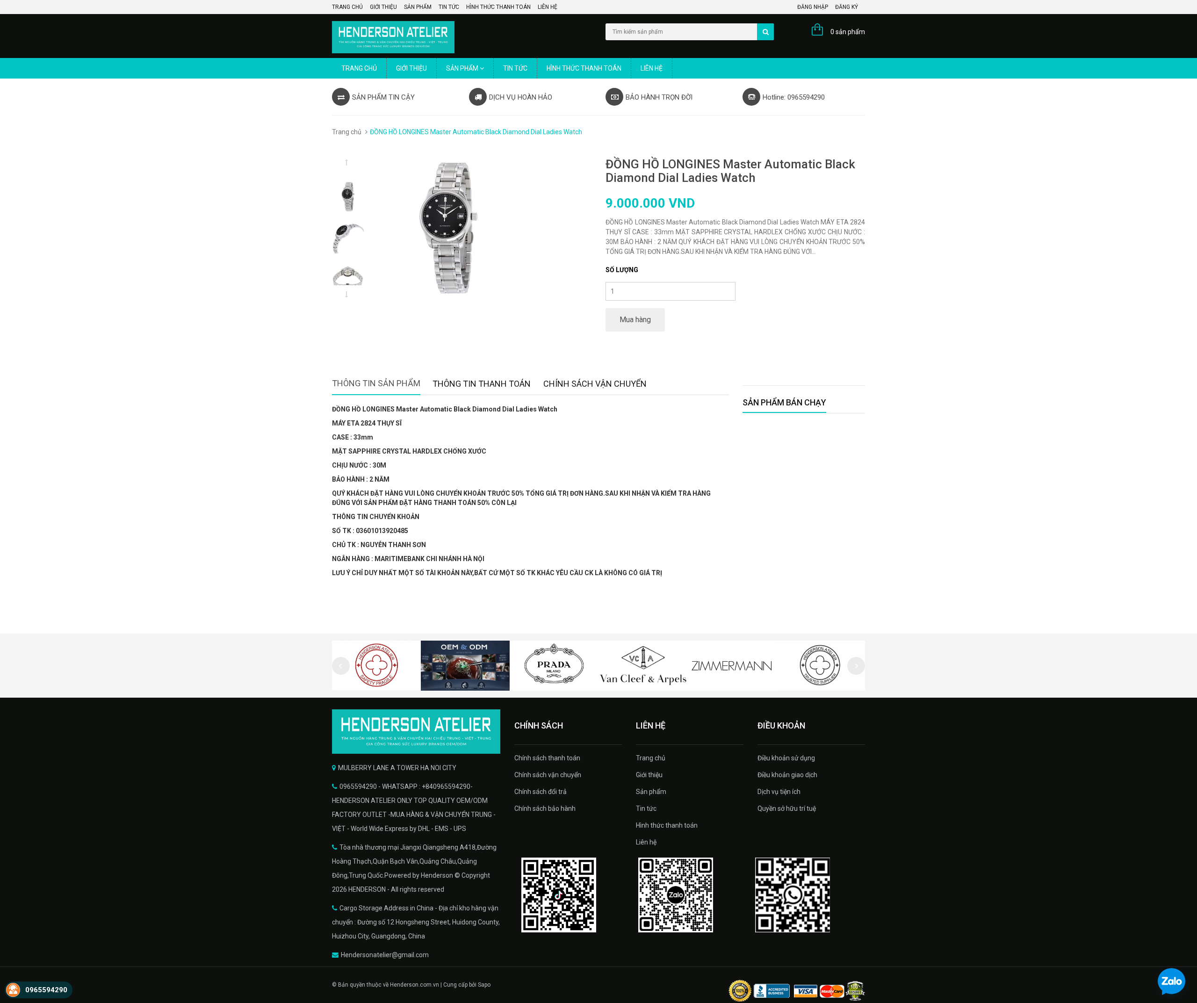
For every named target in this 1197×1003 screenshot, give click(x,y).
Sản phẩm (418, 7)
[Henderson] (416, 731)
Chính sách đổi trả (540, 791)
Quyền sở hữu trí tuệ (786, 808)
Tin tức (449, 7)
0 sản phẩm (847, 32)
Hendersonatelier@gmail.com (385, 955)
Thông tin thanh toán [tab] (482, 384)
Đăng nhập (812, 7)
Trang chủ (347, 7)
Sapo (484, 984)
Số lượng (622, 270)
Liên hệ (547, 7)
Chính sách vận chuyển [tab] (595, 384)
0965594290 (46, 990)
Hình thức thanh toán (498, 7)
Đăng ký (846, 7)
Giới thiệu (383, 7)
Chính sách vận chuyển (547, 775)
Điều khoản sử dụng (786, 758)
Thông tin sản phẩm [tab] (376, 383)
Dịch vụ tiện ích (778, 791)
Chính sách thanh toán (547, 758)
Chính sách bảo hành (545, 808)
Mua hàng (635, 319)
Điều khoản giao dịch (787, 775)
